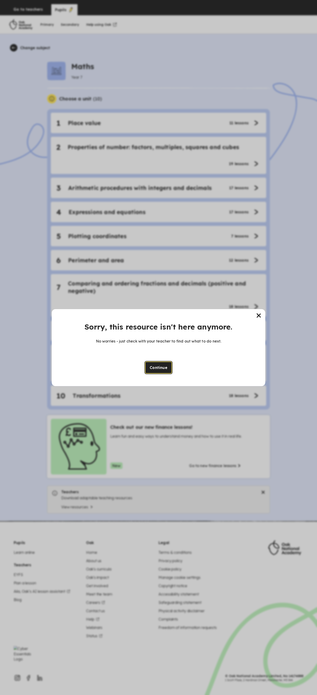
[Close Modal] (258, 315)
